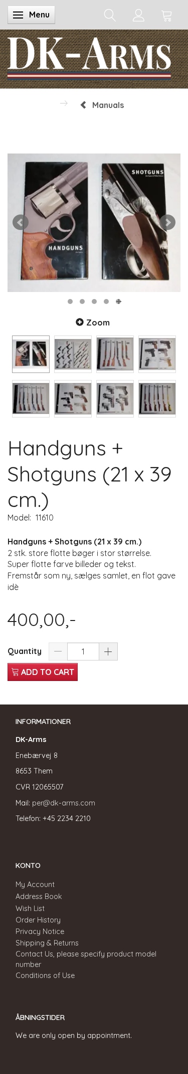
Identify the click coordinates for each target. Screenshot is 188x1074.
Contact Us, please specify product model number (86, 959)
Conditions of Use (45, 975)
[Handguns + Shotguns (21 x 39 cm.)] (94, 222)
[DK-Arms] (89, 57)
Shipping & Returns (47, 943)
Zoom (98, 323)
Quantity (26, 651)
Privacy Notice (40, 931)
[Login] (138, 14)
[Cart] (166, 14)
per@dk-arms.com (63, 803)
